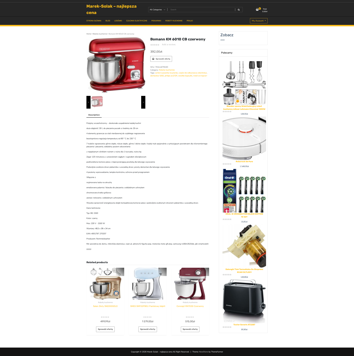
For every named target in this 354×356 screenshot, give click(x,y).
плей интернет (200, 76)
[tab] (94, 115)
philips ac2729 (171, 76)
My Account (258, 20)
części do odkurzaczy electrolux (193, 73)
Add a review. (169, 44)
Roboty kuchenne (100, 34)
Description (94, 115)
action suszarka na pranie (166, 73)
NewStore (203, 352)
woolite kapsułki (185, 76)
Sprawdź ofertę (163, 59)
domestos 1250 (157, 76)
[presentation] (88, 102)
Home (88, 34)
